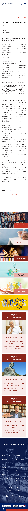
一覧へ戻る (14, 194)
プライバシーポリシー (7, 478)
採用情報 (4, 474)
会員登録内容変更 (20, 467)
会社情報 (18, 474)
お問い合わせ (6, 455)
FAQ (16, 471)
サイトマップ (5, 471)
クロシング (11, 190)
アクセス (4, 467)
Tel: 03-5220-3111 (14, 488)
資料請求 (18, 455)
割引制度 (5, 459)
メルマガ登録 (20, 459)
